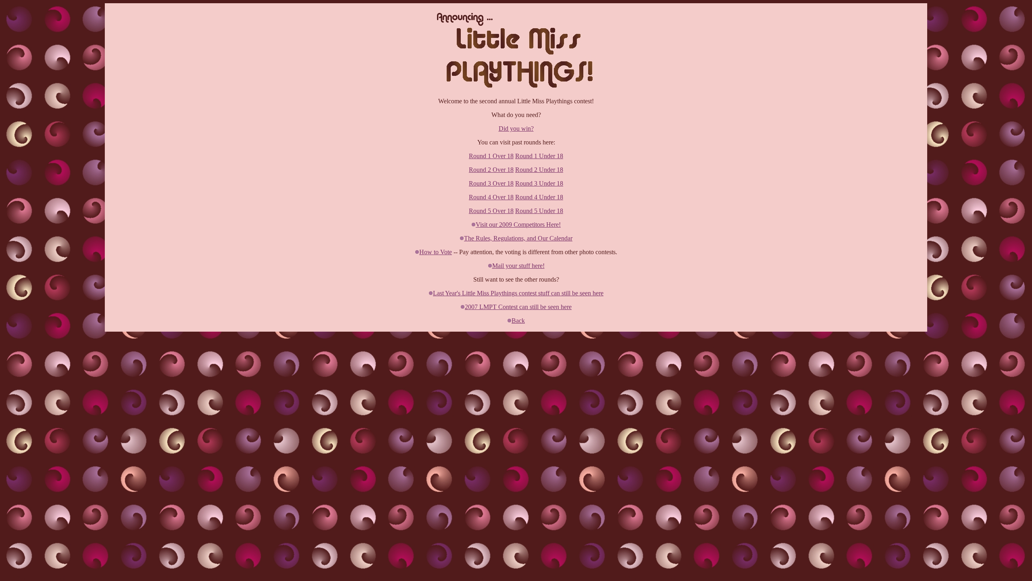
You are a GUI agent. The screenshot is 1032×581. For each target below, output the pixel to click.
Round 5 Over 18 (491, 210)
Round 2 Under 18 (539, 169)
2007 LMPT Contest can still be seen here (518, 306)
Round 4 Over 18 (491, 197)
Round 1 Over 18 (491, 156)
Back (518, 320)
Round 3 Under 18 (539, 183)
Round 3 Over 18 (491, 183)
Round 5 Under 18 (539, 210)
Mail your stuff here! (518, 265)
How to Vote (435, 252)
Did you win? (516, 128)
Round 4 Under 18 (539, 197)
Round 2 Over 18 (491, 169)
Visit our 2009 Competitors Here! (518, 224)
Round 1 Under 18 (539, 156)
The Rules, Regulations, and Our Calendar (518, 238)
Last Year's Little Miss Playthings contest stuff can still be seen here (518, 293)
